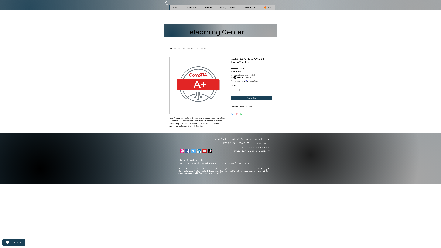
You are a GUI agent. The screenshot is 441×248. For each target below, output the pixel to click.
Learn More (248, 77)
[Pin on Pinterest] (236, 114)
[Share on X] (245, 114)
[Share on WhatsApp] (241, 114)
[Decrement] (232, 90)
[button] (167, 3)
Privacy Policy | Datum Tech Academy (251, 151)
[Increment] (239, 90)
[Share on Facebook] (232, 114)
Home (171, 48)
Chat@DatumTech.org (259, 147)
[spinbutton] (236, 90)
